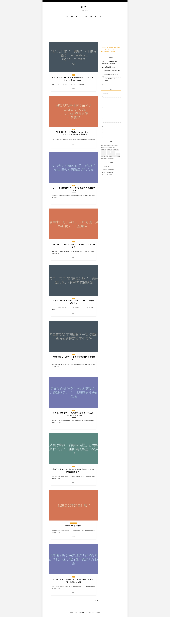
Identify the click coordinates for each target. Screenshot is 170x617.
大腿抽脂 (116, 145)
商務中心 (113, 49)
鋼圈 (107, 156)
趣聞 (96, 16)
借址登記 (108, 49)
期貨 (114, 147)
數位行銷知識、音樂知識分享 (108, 169)
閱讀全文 (73, 88)
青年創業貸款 (103, 49)
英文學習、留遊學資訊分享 (107, 172)
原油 (102, 145)
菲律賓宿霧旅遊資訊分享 (107, 174)
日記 (102, 109)
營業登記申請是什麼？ (73, 526)
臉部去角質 (103, 156)
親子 (102, 123)
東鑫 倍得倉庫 (103, 149)
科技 (91, 16)
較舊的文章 (96, 600)
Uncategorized (74, 523)
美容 (77, 16)
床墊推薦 (102, 147)
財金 (102, 126)
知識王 (85, 7)
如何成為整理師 (117, 47)
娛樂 (102, 98)
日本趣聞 (110, 147)
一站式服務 (112, 51)
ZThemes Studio (85, 612)
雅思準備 (118, 156)
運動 (102, 132)
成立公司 (117, 49)
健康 (102, 96)
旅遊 (72, 16)
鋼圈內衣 (110, 156)
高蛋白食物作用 (104, 158)
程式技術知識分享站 (106, 166)
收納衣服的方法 (110, 47)
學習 (102, 101)
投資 (100, 16)
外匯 (112, 145)
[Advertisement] (85, 29)
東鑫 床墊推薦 (115, 149)
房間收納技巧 (103, 47)
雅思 (114, 156)
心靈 (102, 104)
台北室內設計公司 (107, 145)
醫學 (81, 16)
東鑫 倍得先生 (109, 149)
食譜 (102, 137)
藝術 (86, 16)
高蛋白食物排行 (110, 158)
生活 (67, 16)
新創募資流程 (107, 51)
